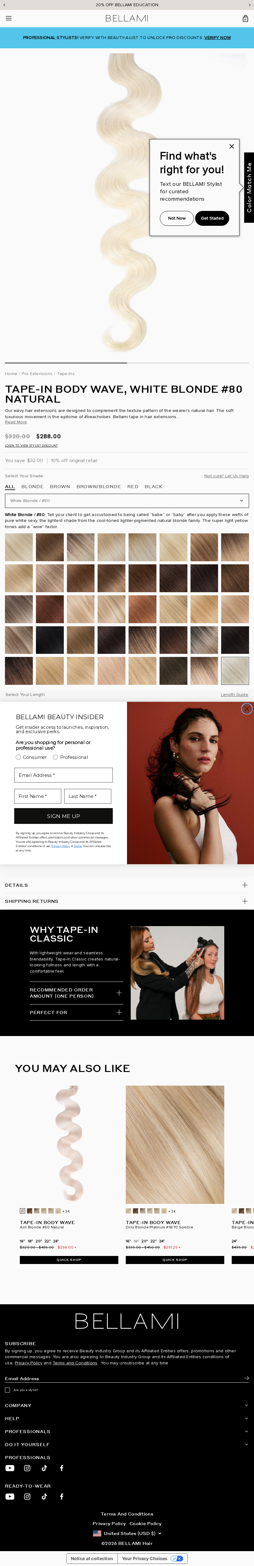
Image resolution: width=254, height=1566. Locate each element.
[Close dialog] (247, 709)
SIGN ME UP (63, 816)
